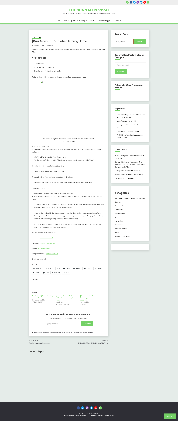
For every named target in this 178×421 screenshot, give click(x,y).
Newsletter (119, 221)
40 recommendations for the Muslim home (130, 198)
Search (139, 42)
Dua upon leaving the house (60, 332)
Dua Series (46, 332)
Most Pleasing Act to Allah (126, 121)
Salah (117, 232)
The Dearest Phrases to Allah (128, 131)
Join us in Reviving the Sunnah (82, 21)
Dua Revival (38, 332)
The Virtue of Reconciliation (125, 178)
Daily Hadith (36, 37)
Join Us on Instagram (137, 2)
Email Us (148, 2)
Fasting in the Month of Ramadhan (127, 171)
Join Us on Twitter (134, 2)
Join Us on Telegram (141, 2)
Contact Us (117, 21)
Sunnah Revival (88, 332)
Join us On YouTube (144, 2)
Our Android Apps (103, 21)
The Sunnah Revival (89, 10)
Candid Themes (109, 416)
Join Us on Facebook (131, 2)
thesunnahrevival (46, 238)
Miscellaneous (120, 213)
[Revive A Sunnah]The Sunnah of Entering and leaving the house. (66, 298)
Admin (50, 46)
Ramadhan (119, 225)
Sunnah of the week (122, 236)
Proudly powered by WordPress (75, 416)
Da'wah (118, 202)
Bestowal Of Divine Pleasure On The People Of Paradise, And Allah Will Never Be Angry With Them (130, 164)
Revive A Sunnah (76, 332)
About (66, 21)
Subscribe (87, 324)
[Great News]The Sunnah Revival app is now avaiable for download (91, 298)
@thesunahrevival (44, 248)
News (117, 217)
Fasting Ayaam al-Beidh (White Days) (129, 174)
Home (59, 21)
